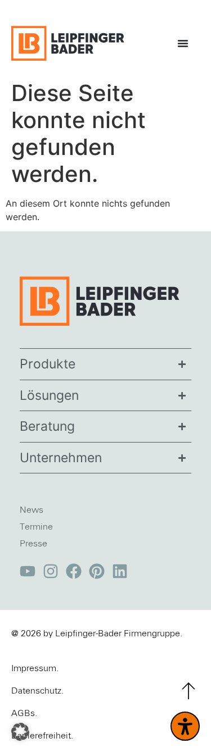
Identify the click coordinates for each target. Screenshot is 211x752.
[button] (20, 732)
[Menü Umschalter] (185, 43)
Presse (33, 543)
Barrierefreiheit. (42, 735)
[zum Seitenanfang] (188, 690)
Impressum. (35, 668)
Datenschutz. (37, 690)
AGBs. (24, 713)
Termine (36, 526)
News (31, 509)
